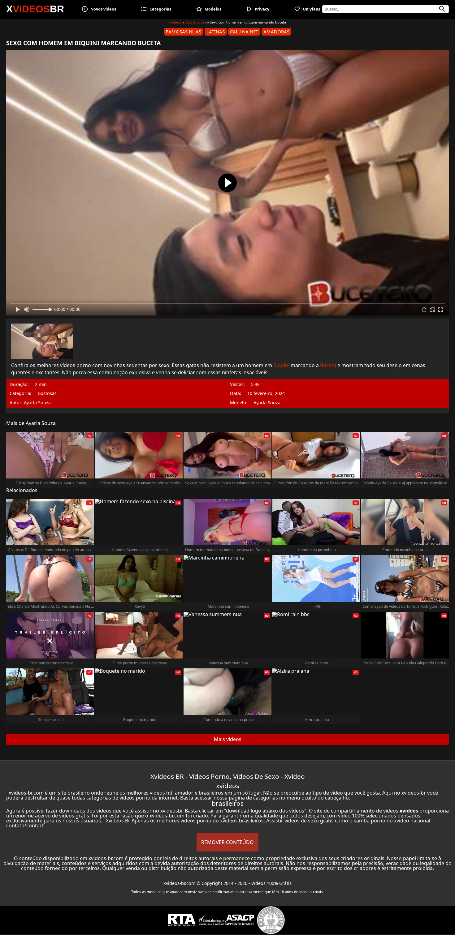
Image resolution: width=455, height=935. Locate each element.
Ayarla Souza (195, 22)
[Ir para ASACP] (240, 920)
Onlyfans (311, 9)
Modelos (213, 9)
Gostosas (47, 393)
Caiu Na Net (244, 31)
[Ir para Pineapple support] (271, 920)
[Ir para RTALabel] (182, 920)
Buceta (328, 365)
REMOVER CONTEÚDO (227, 842)
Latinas (215, 31)
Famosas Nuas (183, 31)
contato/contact (25, 825)
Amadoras (276, 31)
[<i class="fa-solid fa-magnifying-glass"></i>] (442, 9)
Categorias (160, 9)
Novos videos (103, 9)
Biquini (281, 365)
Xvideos (175, 22)
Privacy (262, 9)
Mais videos (227, 739)
